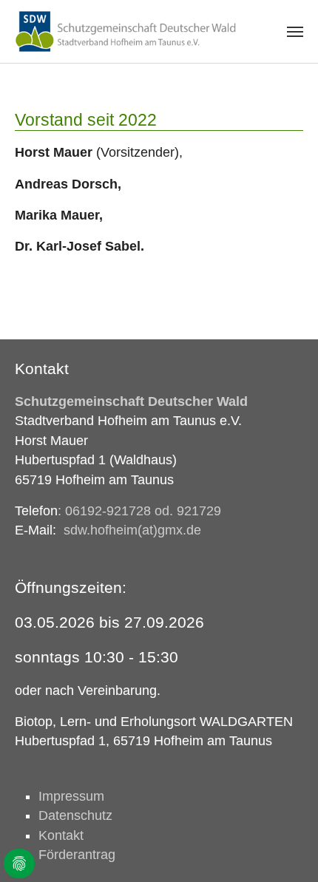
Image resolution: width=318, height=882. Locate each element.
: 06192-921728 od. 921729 (139, 510)
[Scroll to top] (283, 847)
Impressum (71, 796)
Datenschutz (75, 815)
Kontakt (61, 835)
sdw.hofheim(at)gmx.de (132, 530)
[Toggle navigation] (295, 31)
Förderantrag (76, 854)
